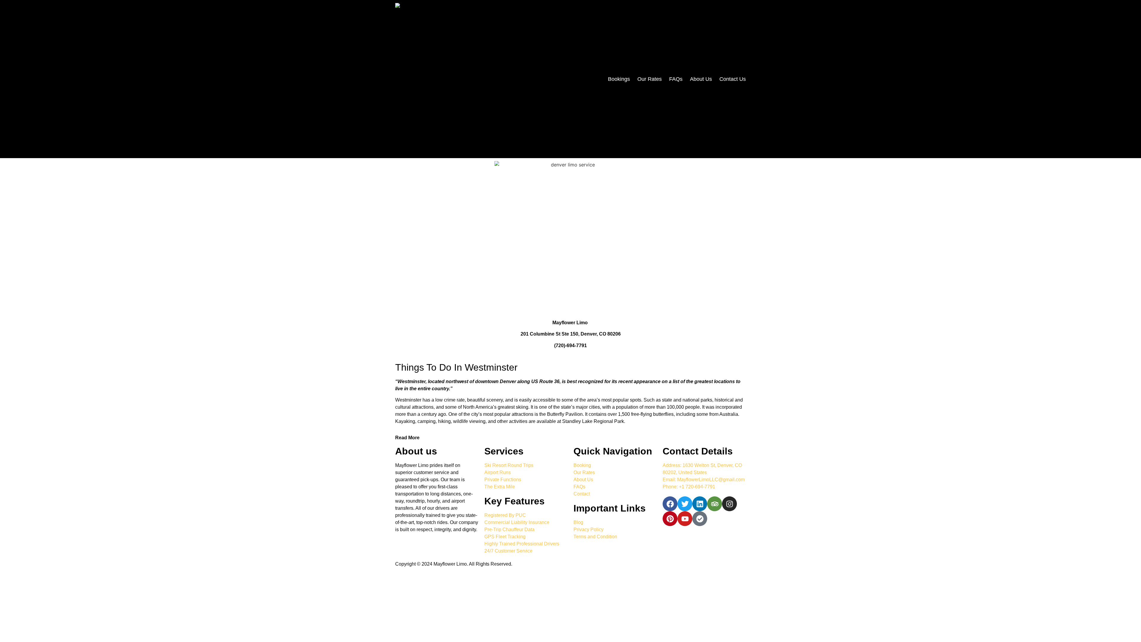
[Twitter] (684, 503)
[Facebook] (670, 503)
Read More (407, 437)
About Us (701, 79)
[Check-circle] (699, 518)
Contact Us (732, 79)
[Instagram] (729, 503)
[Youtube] (684, 518)
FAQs (676, 79)
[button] (570, 437)
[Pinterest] (670, 518)
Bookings (619, 79)
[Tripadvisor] (714, 503)
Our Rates (649, 79)
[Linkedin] (699, 503)
